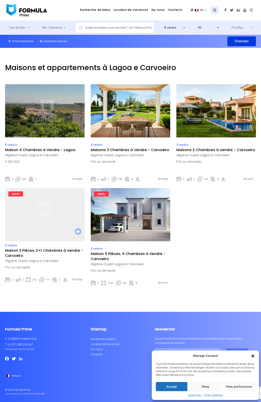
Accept (171, 387)
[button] (253, 356)
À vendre (11, 144)
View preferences (239, 387)
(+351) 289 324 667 (20, 344)
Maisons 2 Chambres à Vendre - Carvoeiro (215, 149)
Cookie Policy (195, 395)
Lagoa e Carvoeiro (44, 155)
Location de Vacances (131, 10)
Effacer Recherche (22, 41)
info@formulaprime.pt (22, 338)
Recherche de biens (95, 10)
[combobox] (19, 27)
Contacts (175, 10)
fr (202, 10)
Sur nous (158, 10)
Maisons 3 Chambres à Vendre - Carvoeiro (130, 149)
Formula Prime (22, 390)
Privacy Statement (213, 395)
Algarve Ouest (16, 155)
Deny (205, 387)
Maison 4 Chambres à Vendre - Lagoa (40, 149)
